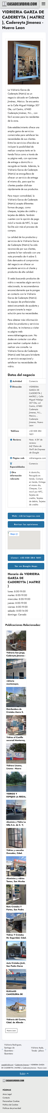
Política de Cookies (10, 1104)
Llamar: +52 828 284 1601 (26, 557)
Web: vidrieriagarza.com (26, 516)
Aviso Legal (7, 1094)
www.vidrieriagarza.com (20, 335)
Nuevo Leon (11, 1030)
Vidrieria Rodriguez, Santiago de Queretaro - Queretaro (13, 1049)
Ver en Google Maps (26, 566)
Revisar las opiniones (26, 524)
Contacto (6, 1097)
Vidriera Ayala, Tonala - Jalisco (37, 1049)
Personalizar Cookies (11, 1101)
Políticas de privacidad (12, 1108)
